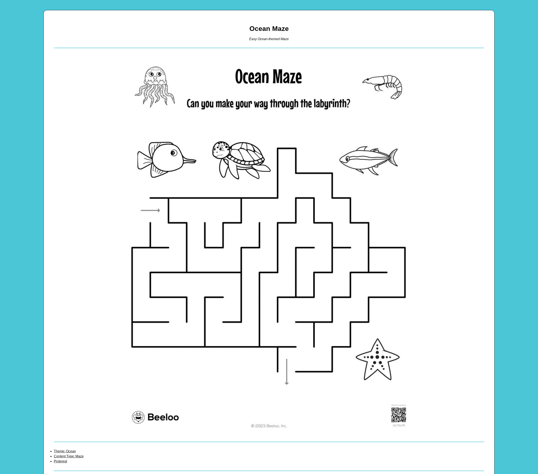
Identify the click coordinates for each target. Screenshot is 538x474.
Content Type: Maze (69, 456)
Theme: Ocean (65, 451)
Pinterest (60, 461)
